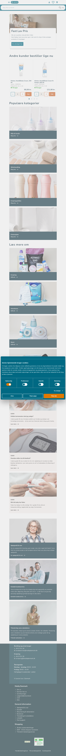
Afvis (12, 396)
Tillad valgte (33, 396)
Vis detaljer (57, 390)
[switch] (24, 384)
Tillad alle (54, 396)
